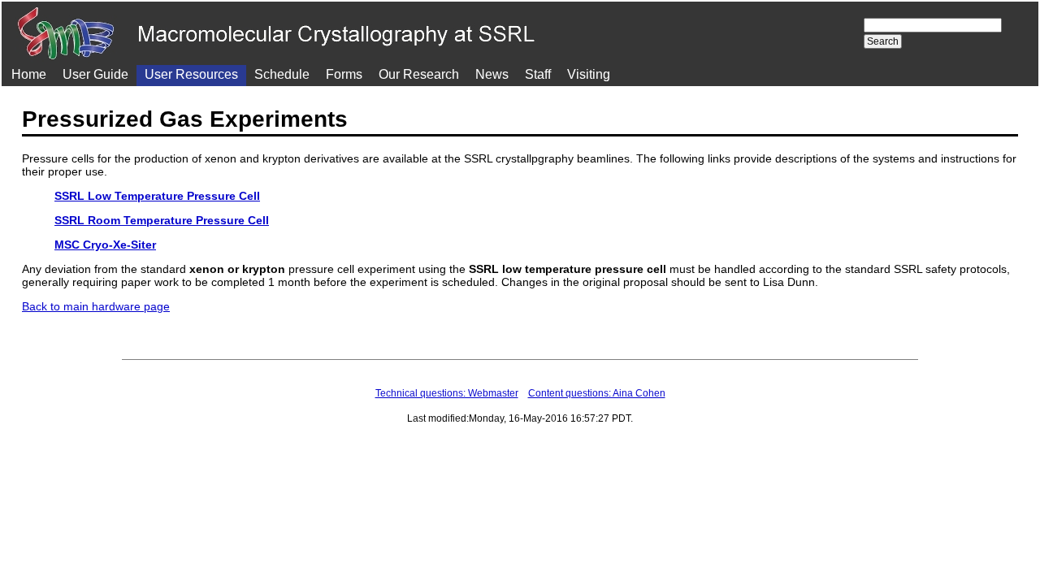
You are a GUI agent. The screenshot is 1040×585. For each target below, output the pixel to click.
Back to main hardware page (96, 306)
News (492, 74)
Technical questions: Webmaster (446, 393)
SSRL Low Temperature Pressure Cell (157, 195)
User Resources (191, 74)
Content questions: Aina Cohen (596, 393)
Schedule (282, 74)
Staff (538, 74)
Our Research (419, 74)
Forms (344, 74)
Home (28, 74)
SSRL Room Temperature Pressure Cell (161, 220)
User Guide (95, 74)
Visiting (588, 74)
